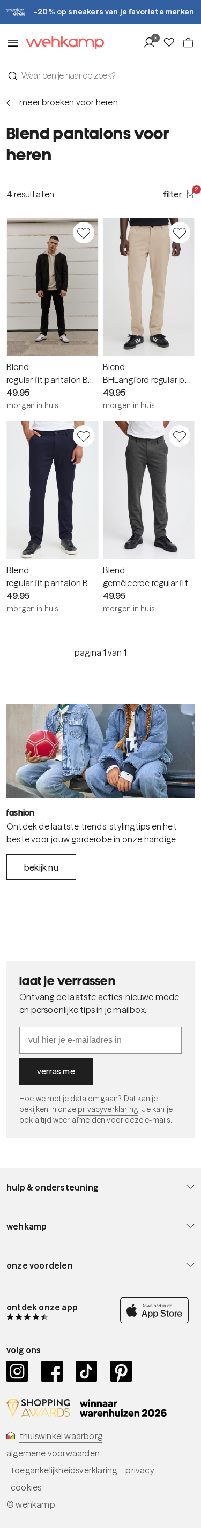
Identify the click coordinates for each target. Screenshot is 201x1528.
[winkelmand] (188, 42)
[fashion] (100, 751)
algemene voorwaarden (53, 1453)
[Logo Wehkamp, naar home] (61, 43)
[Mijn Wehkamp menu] (152, 42)
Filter (179, 193)
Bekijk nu (41, 867)
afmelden (88, 1120)
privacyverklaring (108, 1109)
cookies (26, 1487)
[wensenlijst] (172, 42)
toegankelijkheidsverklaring (64, 1470)
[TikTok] (87, 1371)
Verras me (56, 1071)
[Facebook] (52, 1371)
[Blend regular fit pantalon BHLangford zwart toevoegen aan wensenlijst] (83, 232)
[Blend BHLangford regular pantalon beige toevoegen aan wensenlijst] (179, 232)
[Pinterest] (121, 1371)
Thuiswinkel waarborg (60, 1436)
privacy (139, 1470)
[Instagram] (17, 1371)
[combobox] (100, 75)
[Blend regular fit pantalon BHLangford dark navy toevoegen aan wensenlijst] (83, 436)
